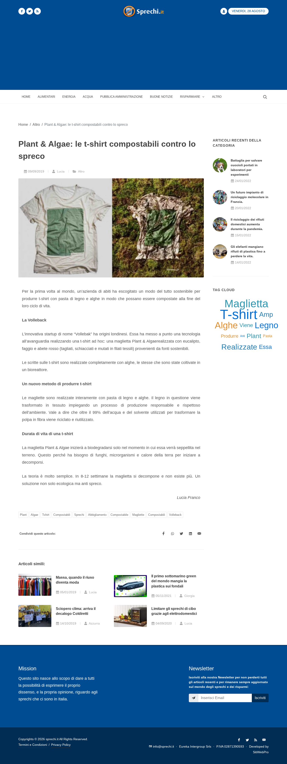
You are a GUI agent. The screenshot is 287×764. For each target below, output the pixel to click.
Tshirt (45, 514)
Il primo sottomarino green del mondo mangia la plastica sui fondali (173, 581)
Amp (266, 314)
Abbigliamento (97, 514)
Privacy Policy (61, 744)
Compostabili (61, 514)
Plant (23, 514)
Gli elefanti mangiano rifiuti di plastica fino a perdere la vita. (248, 251)
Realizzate (239, 347)
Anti (242, 336)
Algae (34, 514)
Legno (266, 325)
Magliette (138, 514)
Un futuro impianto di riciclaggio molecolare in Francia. (249, 197)
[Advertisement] (143, 56)
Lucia (60, 171)
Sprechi (79, 514)
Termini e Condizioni (32, 744)
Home (23, 124)
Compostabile (119, 514)
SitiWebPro (261, 752)
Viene (246, 325)
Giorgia (189, 596)
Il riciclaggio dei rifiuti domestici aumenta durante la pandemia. (247, 224)
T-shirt (238, 314)
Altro (36, 124)
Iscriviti (260, 698)
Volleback (175, 514)
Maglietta (246, 303)
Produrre (229, 336)
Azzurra (94, 623)
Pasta (267, 336)
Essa (265, 346)
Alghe (226, 325)
